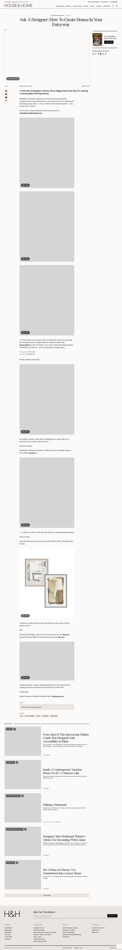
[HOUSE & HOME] (18, 5)
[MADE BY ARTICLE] (113, 947)
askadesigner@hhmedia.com (31, 113)
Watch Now (46, 755)
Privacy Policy (67, 948)
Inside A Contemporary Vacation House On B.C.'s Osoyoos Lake (62, 771)
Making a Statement (55, 804)
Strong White (25, 345)
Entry (38, 716)
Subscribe (113, 2)
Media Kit (95, 932)
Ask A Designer (29, 716)
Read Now (46, 788)
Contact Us (96, 930)
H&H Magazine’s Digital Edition (45, 932)
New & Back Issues (40, 941)
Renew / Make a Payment (42, 934)
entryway (45, 716)
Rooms (86, 6)
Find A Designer (93, 2)
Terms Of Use (78, 948)
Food (92, 6)
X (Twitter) (8, 937)
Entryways (54, 716)
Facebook (8, 930)
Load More (47, 895)
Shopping (106, 6)
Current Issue (39, 928)
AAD (21, 716)
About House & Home (70, 928)
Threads (8, 939)
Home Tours (77, 6)
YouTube (8, 934)
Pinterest (8, 932)
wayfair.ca (32, 453)
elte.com (65, 634)
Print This (85, 86)
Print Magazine (39, 930)
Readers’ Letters (69, 930)
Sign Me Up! (112, 915)
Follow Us (105, 2)
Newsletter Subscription (72, 934)
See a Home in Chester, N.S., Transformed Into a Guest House (62, 871)
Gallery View (13, 78)
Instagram (8, 928)
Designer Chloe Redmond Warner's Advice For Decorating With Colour (64, 838)
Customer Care (39, 939)
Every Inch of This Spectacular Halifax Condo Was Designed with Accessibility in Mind (66, 738)
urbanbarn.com (58, 696)
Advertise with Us (98, 928)
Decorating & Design (63, 6)
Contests (66, 937)
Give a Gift (37, 937)
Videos (98, 6)
